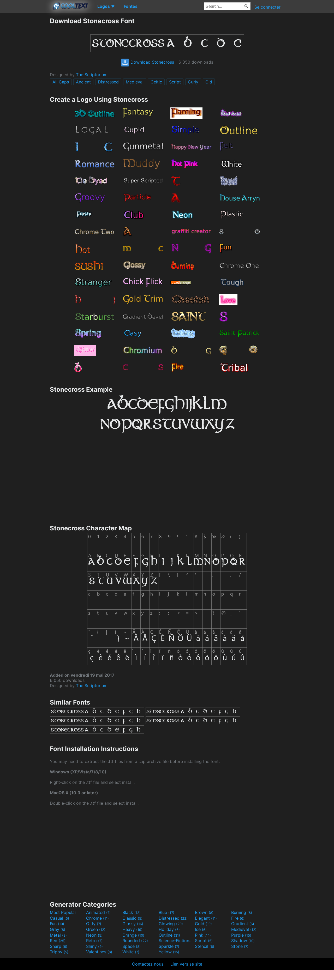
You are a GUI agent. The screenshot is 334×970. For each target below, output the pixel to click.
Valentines (99, 951)
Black (131, 912)
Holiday (169, 929)
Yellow (169, 951)
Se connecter (267, 7)
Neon (94, 935)
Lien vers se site (186, 964)
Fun (57, 923)
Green (95, 929)
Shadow (243, 940)
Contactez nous (147, 964)
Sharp (58, 946)
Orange (133, 935)
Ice (201, 929)
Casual (59, 918)
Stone (239, 946)
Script (175, 81)
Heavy (132, 929)
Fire (237, 918)
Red (57, 940)
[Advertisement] (25, 95)
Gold (203, 923)
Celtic (156, 81)
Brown (204, 912)
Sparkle (169, 946)
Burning (241, 912)
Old (208, 81)
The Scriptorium (92, 74)
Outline (169, 935)
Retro (94, 940)
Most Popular (63, 912)
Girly (93, 923)
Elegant (206, 918)
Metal (58, 935)
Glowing (171, 923)
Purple (241, 935)
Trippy (59, 951)
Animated (98, 912)
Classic (132, 918)
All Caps (60, 81)
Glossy (132, 923)
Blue (166, 912)
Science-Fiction (176, 940)
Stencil (204, 946)
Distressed (108, 81)
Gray (57, 929)
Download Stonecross (151, 62)
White (130, 951)
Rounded (135, 940)
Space (131, 946)
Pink (203, 935)
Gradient (242, 923)
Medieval (135, 81)
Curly (193, 81)
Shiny (94, 946)
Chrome (97, 918)
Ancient (83, 81)
